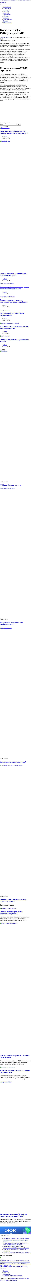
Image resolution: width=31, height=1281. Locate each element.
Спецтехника (7, 22)
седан (17, 1266)
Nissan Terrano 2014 (8, 1262)
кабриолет (29, 1263)
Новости (6, 18)
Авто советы (7, 7)
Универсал (23, 1263)
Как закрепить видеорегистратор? (13, 762)
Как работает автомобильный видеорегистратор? (11, 623)
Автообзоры (7, 8)
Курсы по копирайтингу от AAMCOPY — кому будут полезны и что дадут (15, 1243)
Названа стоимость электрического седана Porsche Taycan (13, 274)
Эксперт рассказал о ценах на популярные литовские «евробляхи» (13, 301)
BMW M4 (8, 1260)
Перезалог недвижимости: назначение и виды (16, 1252)
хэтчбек (24, 1266)
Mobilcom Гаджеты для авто (10, 485)
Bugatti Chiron (19, 1260)
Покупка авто (7, 19)
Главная (5, 1271)
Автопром (6, 10)
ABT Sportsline (3, 1260)
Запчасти (6, 11)
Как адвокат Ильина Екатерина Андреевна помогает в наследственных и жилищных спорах (16, 1240)
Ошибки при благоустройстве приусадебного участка (11, 913)
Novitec (14, 1262)
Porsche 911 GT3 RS (21, 1262)
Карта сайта (6, 1274)
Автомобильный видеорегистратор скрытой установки (13, 900)
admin (5, 136)
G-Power (23, 1260)
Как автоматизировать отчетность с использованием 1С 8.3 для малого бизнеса (16, 1247)
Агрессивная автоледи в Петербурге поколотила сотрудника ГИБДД (13, 1215)
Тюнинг (5, 21)
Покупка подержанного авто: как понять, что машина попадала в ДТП (14, 132)
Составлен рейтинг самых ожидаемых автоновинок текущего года (14, 288)
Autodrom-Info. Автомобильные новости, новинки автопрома (14, 1279)
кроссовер (5, 1265)
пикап (13, 1266)
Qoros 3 (6, 1263)
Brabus (13, 1260)
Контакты (6, 1272)
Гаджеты (6, 13)
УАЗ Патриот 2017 (16, 1263)
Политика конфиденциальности (12, 1275)
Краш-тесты (7, 14)
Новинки (6, 16)
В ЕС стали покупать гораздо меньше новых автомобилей (14, 327)
